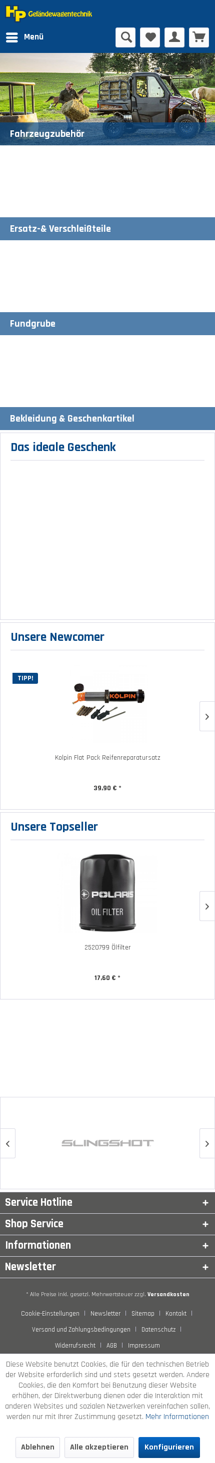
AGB (111, 1346)
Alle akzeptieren (99, 1447)
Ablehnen (37, 1447)
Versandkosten (169, 1294)
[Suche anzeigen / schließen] (126, 37)
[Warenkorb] (199, 37)
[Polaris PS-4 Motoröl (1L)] (113, 893)
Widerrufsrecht (75, 1346)
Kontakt (176, 1314)
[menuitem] (24, 37)
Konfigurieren (169, 1447)
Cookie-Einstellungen (50, 1314)
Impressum (144, 1346)
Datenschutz (159, 1330)
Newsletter (105, 1314)
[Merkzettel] (150, 37)
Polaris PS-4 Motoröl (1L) (113, 947)
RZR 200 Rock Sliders (113, 757)
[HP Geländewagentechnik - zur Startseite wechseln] (56, 13)
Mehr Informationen (177, 1417)
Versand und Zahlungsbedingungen (81, 1330)
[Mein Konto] (174, 37)
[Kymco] (112, 1143)
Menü (34, 36)
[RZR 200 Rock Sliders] (113, 703)
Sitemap (143, 1314)
